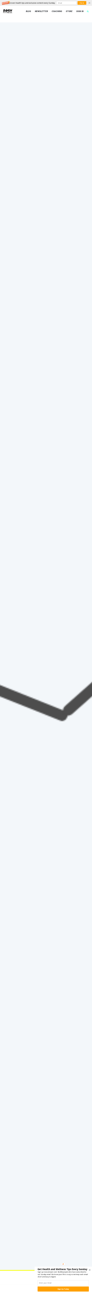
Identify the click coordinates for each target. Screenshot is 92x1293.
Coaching (57, 11)
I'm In (82, 3)
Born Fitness (7, 11)
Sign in (80, 11)
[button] (46, 3)
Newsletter (41, 11)
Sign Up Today (63, 1289)
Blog (28, 11)
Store (69, 11)
